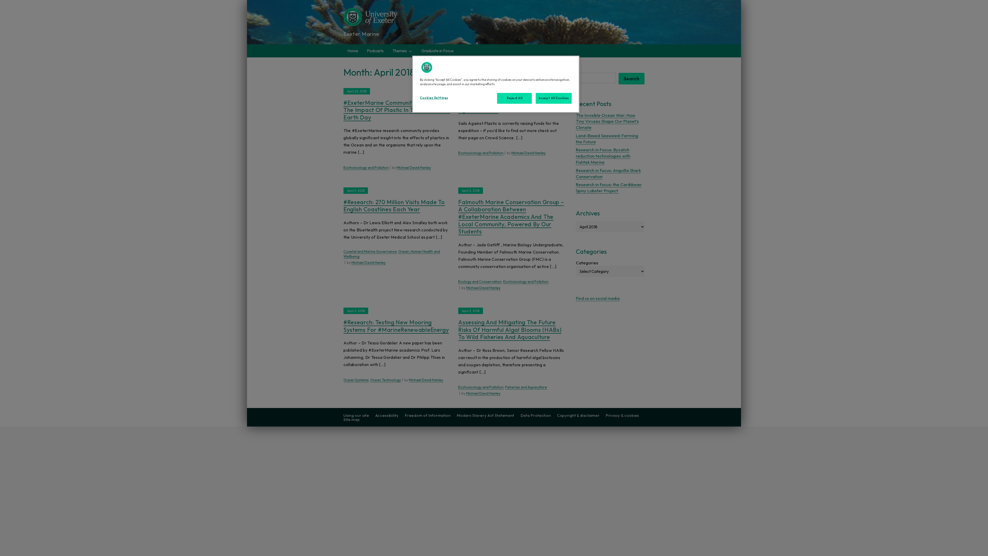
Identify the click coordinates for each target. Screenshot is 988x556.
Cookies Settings (434, 98)
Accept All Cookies (554, 98)
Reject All (515, 98)
